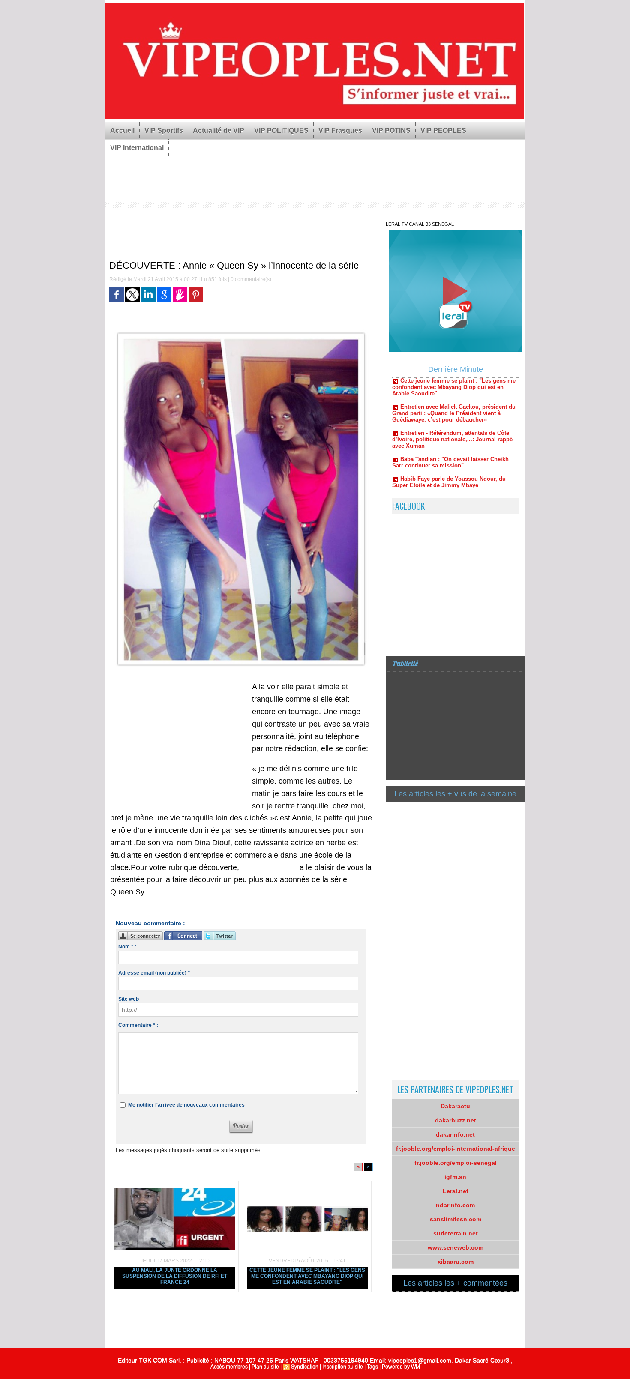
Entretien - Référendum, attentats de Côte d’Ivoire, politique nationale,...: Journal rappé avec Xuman (452, 415)
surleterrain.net (455, 1233)
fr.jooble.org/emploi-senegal (455, 1162)
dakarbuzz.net (455, 1120)
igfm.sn (455, 1176)
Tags (372, 1367)
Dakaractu (455, 1106)
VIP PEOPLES (443, 130)
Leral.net (455, 1191)
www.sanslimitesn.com (268, 868)
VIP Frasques (340, 130)
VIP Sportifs (163, 130)
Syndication (304, 1367)
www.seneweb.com (455, 1247)
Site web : (130, 999)
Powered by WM (401, 1367)
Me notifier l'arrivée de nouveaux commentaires (186, 1105)
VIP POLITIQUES (281, 130)
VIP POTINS (391, 130)
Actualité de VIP (218, 130)
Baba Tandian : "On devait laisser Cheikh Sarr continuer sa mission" (450, 438)
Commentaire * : (138, 1025)
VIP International (137, 147)
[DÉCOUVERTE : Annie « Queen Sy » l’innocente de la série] (241, 328)
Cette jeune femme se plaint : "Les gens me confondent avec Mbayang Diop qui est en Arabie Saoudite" (307, 1276)
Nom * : (127, 947)
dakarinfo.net (455, 1134)
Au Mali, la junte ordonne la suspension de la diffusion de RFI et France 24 (174, 1276)
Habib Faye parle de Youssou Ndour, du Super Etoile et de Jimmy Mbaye (449, 458)
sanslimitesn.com (455, 1219)
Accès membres (229, 1367)
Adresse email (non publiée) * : (155, 973)
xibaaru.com (456, 1261)
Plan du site (265, 1367)
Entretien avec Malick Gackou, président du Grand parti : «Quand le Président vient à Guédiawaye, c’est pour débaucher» (454, 389)
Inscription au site (342, 1367)
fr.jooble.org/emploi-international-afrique (455, 1148)
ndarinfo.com (455, 1205)
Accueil (122, 130)
